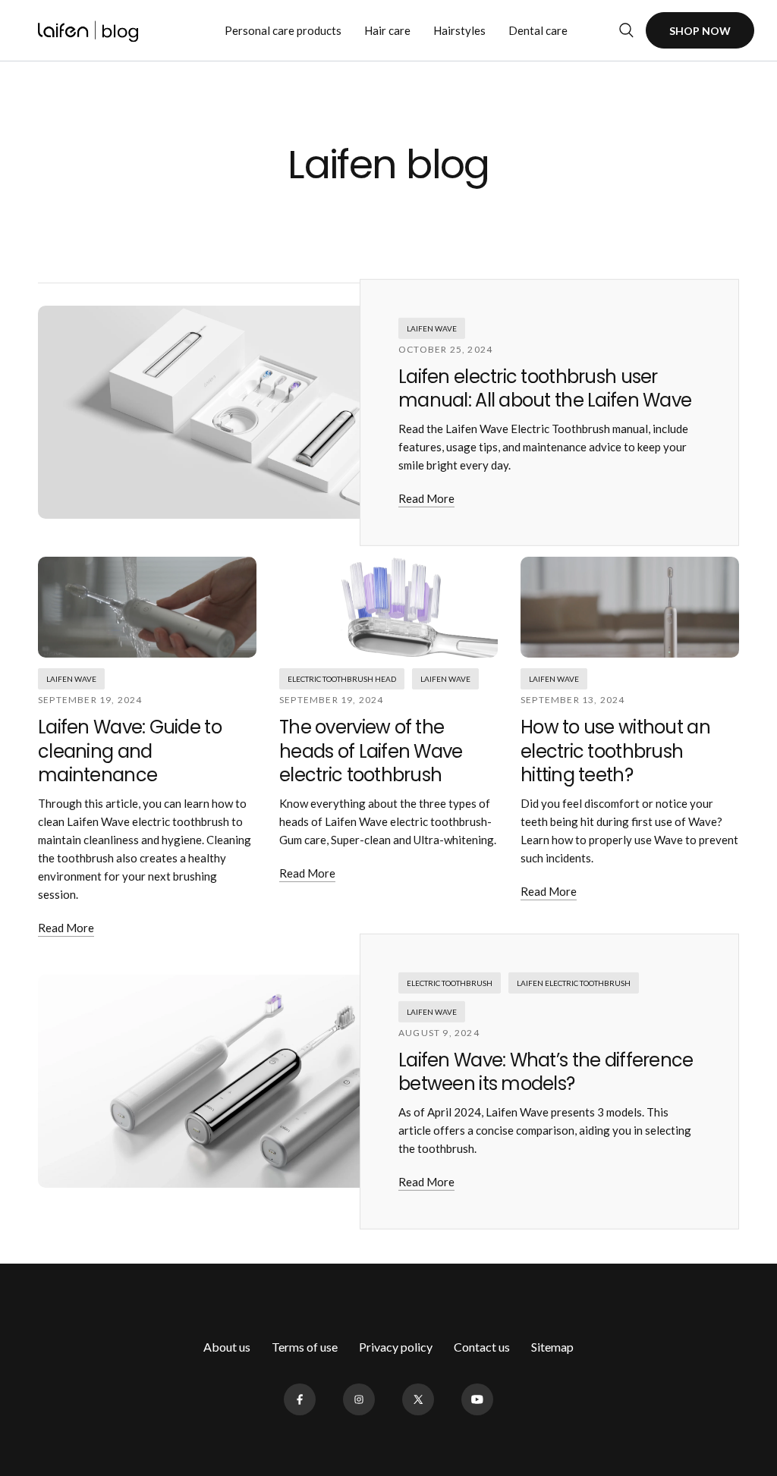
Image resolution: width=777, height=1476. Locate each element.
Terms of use (305, 1346)
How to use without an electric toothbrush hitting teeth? (615, 750)
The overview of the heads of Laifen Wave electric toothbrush (371, 750)
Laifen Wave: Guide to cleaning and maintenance (130, 750)
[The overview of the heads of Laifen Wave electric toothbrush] (388, 607)
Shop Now (700, 30)
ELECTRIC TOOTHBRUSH (449, 983)
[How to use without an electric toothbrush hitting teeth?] (630, 607)
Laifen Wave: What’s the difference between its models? (546, 1071)
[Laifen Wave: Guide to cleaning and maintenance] (147, 607)
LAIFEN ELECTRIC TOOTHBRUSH (574, 983)
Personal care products (283, 30)
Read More (426, 498)
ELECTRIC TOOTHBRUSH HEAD (342, 678)
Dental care (538, 30)
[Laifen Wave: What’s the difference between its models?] (269, 1082)
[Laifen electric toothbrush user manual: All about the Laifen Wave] (269, 412)
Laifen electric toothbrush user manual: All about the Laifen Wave (544, 388)
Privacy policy (396, 1346)
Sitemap (552, 1346)
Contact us (482, 1346)
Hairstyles (459, 30)
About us (226, 1346)
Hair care (387, 30)
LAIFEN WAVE (432, 328)
